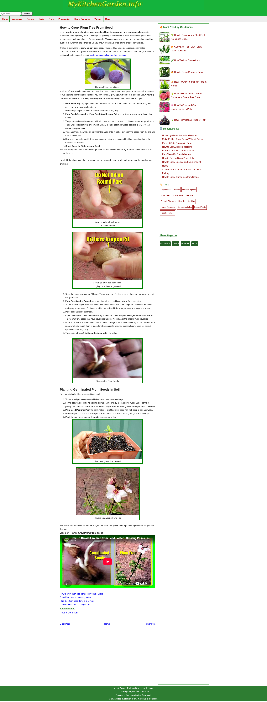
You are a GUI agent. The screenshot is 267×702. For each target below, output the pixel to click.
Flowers (30, 19)
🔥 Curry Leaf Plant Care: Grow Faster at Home (186, 49)
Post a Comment (69, 612)
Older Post (65, 624)
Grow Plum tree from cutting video (75, 597)
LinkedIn (185, 243)
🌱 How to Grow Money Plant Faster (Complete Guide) (189, 37)
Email (194, 243)
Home (5, 19)
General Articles (185, 207)
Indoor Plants (200, 207)
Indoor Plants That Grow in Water (178, 150)
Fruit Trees (165, 195)
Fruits (51, 19)
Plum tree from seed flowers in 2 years (77, 601)
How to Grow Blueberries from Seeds (180, 177)
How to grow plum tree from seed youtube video (81, 594)
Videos (97, 19)
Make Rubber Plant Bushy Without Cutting (182, 139)
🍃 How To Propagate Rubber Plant (188, 120)
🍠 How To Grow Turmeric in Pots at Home (188, 84)
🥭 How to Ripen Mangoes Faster (187, 72)
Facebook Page (168, 213)
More (107, 19)
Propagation (64, 19)
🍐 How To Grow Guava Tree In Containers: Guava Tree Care (186, 95)
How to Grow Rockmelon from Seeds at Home (181, 164)
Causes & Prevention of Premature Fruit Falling (181, 171)
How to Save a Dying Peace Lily (178, 158)
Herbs (41, 19)
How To (181, 201)
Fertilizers (190, 195)
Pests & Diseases (168, 201)
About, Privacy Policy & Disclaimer (129, 688)
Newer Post (150, 624)
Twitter (175, 243)
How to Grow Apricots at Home (177, 147)
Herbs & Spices (189, 189)
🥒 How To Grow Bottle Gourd (185, 60)
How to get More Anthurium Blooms (179, 135)
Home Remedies (82, 19)
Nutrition (191, 201)
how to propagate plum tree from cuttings (107, 55)
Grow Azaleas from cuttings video (75, 604)
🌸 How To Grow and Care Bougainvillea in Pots (184, 107)
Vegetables (17, 19)
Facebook (165, 243)
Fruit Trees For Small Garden (176, 154)
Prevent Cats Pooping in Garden (178, 143)
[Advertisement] (107, 654)
